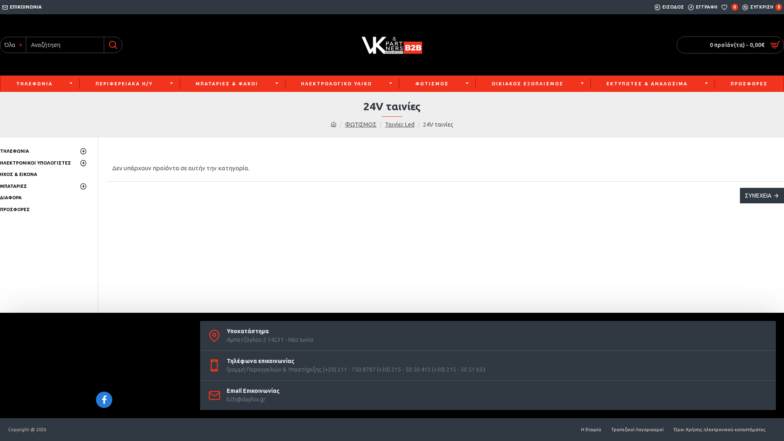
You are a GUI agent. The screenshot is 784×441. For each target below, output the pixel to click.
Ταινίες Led (399, 124)
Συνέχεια (758, 195)
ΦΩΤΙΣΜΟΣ (360, 124)
